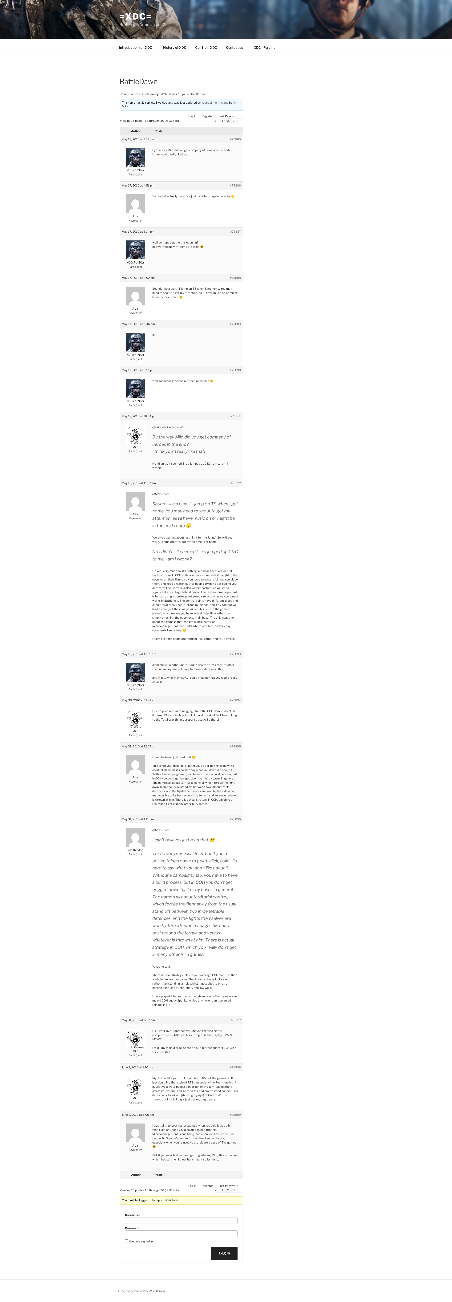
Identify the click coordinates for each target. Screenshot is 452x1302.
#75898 (235, 1067)
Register (207, 116)
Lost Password (228, 116)
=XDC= (136, 16)
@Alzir (156, 494)
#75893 (235, 654)
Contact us (234, 47)
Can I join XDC (206, 47)
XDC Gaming (150, 94)
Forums (135, 94)
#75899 (235, 1114)
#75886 (235, 185)
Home (124, 94)
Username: (132, 1215)
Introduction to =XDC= (136, 47)
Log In (192, 116)
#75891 (235, 416)
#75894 (235, 700)
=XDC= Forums (263, 47)
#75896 (235, 819)
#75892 (235, 483)
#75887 (235, 231)
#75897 (235, 1020)
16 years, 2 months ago (213, 102)
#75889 (235, 324)
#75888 (235, 278)
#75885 (235, 139)
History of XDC (174, 47)
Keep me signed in (141, 1241)
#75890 (235, 370)
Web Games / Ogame (175, 94)
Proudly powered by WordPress (141, 1291)
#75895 (235, 746)
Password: (132, 1228)
